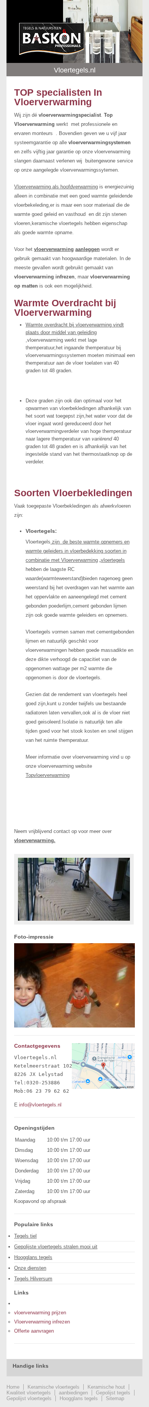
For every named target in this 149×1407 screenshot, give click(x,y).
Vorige (26, 1019)
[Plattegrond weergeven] (103, 1087)
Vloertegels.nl (51, 39)
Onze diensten (30, 1268)
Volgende (122, 1019)
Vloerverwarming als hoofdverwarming (56, 187)
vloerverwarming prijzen (40, 1312)
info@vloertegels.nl (40, 1105)
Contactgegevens (37, 1046)
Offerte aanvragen (34, 1331)
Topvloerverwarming (48, 775)
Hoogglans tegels (33, 1257)
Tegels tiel (25, 1236)
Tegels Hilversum (33, 1279)
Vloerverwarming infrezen (42, 1322)
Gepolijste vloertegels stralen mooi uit (55, 1246)
